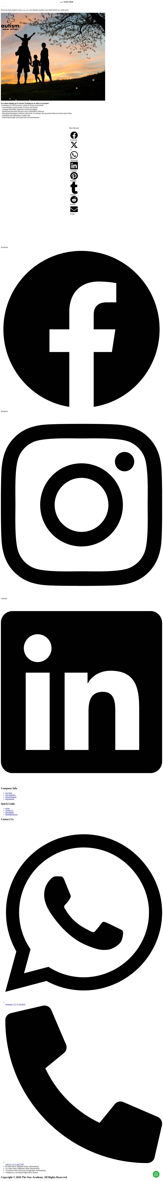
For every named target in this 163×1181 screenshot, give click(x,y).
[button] (74, 136)
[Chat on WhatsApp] (156, 1174)
